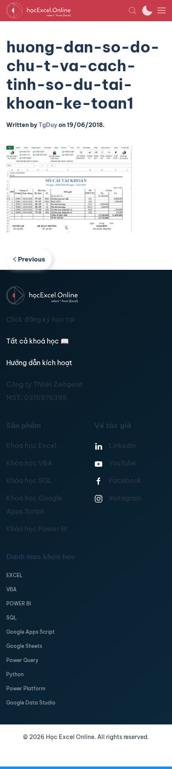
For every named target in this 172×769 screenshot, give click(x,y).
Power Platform (26, 688)
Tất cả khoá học (37, 341)
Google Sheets (24, 646)
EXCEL (14, 575)
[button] (132, 10)
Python (15, 674)
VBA (11, 589)
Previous (31, 259)
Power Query (22, 660)
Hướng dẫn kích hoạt (39, 362)
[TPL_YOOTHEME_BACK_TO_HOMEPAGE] (67, 10)
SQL (11, 618)
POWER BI (18, 603)
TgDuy (47, 125)
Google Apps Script (30, 632)
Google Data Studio (31, 702)
